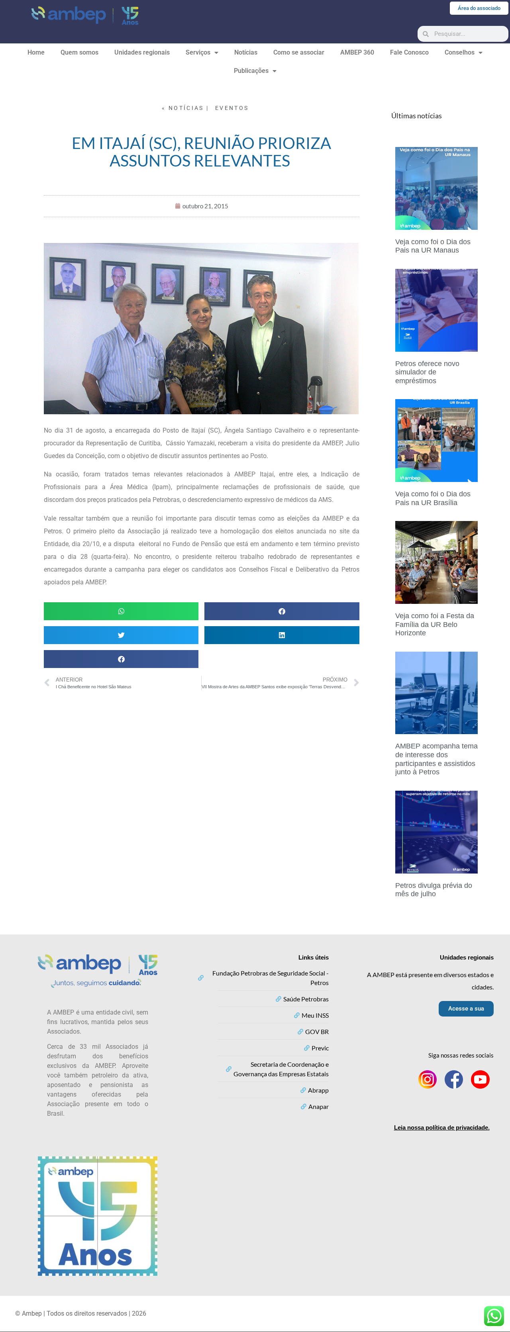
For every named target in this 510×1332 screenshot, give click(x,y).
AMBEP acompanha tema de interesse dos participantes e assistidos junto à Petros (436, 759)
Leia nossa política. (442, 1127)
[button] (121, 611)
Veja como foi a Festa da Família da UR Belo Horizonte (434, 624)
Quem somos (79, 52)
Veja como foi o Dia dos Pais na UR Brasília (433, 498)
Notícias (245, 52)
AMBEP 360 (357, 52)
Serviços (198, 52)
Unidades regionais (142, 52)
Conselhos (460, 52)
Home (36, 52)
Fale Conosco (409, 52)
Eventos (232, 108)
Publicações (251, 70)
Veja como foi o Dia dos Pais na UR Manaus (433, 246)
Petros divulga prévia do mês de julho (433, 889)
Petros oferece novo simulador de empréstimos (427, 372)
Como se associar (298, 52)
